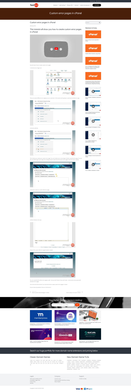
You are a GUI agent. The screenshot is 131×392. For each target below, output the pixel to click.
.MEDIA (73, 367)
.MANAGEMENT (96, 361)
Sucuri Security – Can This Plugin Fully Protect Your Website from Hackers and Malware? (89, 342)
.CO (41, 360)
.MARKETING (69, 369)
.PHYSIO (77, 364)
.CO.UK (59, 361)
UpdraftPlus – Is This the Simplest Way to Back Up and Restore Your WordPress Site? (90, 323)
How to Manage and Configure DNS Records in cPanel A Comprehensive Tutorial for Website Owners (92, 67)
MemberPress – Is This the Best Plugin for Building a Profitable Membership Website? (40, 324)
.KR (55, 363)
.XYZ (79, 369)
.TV (57, 360)
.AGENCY (78, 367)
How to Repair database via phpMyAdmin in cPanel (90, 141)
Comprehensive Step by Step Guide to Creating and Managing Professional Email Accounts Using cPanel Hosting (92, 82)
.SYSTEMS (69, 363)
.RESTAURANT (79, 366)
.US (41, 361)
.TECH (93, 367)
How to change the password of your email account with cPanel (92, 113)
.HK (48, 361)
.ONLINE (68, 364)
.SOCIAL (98, 364)
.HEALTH (95, 366)
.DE (56, 361)
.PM (34, 363)
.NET (44, 360)
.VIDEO (91, 364)
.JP (52, 363)
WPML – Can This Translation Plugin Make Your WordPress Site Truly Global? (39, 342)
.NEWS (89, 367)
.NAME (31, 361)
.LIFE (74, 366)
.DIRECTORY (82, 361)
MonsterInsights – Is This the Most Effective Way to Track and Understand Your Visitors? (65, 324)
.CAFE (91, 366)
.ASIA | (54, 360)
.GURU (72, 361)
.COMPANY (69, 360)
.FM (45, 361)
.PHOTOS (78, 363)
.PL (50, 363)
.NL (43, 361)
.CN (41, 363)
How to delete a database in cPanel (92, 170)
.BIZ (46, 360)
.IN (30, 364)
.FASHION (69, 367)
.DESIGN (85, 367)
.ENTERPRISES (89, 361)
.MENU (73, 363)
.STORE (96, 367)
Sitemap (31, 383)
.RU (63, 361)
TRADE (82, 363)
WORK (92, 363)
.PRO (68, 366)
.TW (36, 363)
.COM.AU (37, 360)
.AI (80, 364)
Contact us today (83, 378)
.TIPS (79, 360)
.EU (51, 360)
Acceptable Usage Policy (35, 380)
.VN (48, 363)
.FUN (96, 363)
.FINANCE (75, 369)
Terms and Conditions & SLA (36, 378)
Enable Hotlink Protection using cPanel (92, 53)
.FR (38, 363)
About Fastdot (57, 381)
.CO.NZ (53, 361)
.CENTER (77, 361)
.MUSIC (87, 364)
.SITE (89, 363)
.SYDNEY (61, 363)
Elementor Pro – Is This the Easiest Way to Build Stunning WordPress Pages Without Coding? (64, 342)
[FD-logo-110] (34, 5)
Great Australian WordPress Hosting (62, 380)
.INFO (35, 361)
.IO (83, 366)
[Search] (99, 22)
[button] (65, 5)
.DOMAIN (99, 360)
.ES (50, 361)
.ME (49, 360)
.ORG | (38, 361)
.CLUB (71, 366)
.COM (31, 360)
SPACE (85, 363)
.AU (34, 360)
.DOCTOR (87, 366)
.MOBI (60, 360)
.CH (46, 363)
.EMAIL (69, 361)
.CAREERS (89, 360)
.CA (43, 363)
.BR (57, 363)
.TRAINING (94, 360)
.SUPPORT (83, 360)
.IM (31, 363)
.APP (95, 364)
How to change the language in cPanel (92, 127)
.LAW (82, 367)
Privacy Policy (33, 381)
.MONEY (73, 364)
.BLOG (83, 364)
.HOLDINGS (75, 360)
